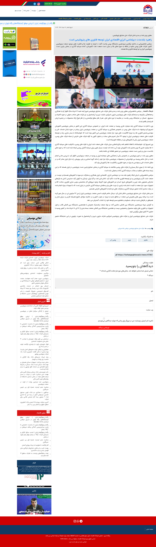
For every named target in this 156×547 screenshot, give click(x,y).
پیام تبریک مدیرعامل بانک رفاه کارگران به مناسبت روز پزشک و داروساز (34, 358)
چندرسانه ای (87, 18)
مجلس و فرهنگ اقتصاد (65, 18)
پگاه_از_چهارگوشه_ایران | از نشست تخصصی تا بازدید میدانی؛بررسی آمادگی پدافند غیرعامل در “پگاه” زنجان (34, 326)
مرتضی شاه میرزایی (123, 228)
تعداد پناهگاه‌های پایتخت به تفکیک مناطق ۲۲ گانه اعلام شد (34, 454)
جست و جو (18, 10)
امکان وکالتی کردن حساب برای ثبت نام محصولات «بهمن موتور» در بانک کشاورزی (34, 264)
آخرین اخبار (42, 301)
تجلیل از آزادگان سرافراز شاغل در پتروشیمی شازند (34, 312)
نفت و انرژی (137, 18)
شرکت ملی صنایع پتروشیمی (136, 228)
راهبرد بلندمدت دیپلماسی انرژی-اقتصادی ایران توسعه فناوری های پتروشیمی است (110, 40)
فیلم (34, 462)
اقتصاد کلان (104, 18)
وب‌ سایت (149, 310)
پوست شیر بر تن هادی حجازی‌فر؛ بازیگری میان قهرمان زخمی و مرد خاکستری (34, 449)
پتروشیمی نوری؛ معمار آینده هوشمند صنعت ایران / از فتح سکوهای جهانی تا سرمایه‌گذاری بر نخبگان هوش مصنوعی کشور (34, 280)
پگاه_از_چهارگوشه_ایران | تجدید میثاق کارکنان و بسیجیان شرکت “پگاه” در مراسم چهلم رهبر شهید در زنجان (34, 333)
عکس (34, 490)
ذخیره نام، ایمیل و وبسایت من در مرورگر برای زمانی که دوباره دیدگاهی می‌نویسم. (125, 320)
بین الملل (95, 18)
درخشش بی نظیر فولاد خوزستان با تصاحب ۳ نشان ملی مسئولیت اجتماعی (34, 340)
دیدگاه (150, 275)
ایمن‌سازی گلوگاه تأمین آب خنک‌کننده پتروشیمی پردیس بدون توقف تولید (34, 307)
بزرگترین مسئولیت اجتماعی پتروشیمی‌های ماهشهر (34, 274)
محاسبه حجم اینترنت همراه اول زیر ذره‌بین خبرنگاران (34, 388)
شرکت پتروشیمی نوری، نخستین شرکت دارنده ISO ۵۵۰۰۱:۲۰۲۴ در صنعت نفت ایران (34, 258)
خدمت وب (72, 542)
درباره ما (34, 10)
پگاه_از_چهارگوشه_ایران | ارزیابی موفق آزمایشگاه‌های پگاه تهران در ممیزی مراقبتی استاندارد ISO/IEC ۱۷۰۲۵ (34, 318)
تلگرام (145, 240)
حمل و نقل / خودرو (115, 18)
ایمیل (151, 300)
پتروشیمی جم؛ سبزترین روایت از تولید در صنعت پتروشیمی (34, 383)
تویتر (129, 240)
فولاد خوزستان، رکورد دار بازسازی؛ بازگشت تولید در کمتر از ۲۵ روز (34, 345)
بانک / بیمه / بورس (148, 18)
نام (152, 291)
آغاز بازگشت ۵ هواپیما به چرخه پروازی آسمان (35, 445)
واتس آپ (113, 240)
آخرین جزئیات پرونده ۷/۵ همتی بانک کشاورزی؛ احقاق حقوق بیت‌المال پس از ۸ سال (34, 403)
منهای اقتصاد (77, 18)
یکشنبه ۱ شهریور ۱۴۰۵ (60, 4)
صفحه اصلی (42, 10)
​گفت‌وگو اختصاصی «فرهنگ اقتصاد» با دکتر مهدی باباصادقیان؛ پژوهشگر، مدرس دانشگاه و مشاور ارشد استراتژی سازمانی (34, 293)
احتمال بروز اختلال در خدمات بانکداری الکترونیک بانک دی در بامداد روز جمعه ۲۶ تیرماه (34, 287)
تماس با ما (26, 10)
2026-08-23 (48, 4)
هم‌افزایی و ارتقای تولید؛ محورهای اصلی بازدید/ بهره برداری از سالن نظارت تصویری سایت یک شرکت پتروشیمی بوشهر (34, 351)
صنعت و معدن (127, 18)
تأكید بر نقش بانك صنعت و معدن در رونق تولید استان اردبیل (34, 269)
